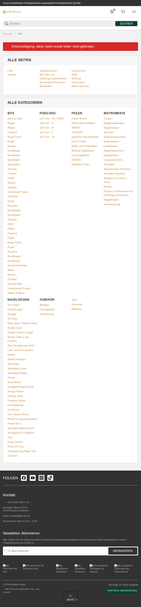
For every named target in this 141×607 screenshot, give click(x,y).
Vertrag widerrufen (122, 590)
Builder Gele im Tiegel (20, 332)
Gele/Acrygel (15, 309)
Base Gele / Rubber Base (22, 323)
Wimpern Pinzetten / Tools (115, 180)
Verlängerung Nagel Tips (22, 451)
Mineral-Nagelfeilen (83, 150)
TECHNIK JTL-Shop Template (123, 585)
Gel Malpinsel (15, 405)
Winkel (11, 182)
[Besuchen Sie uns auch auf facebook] (24, 478)
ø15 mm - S (46, 123)
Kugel (11, 141)
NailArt (11, 354)
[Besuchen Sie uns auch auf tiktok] (50, 478)
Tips (10, 437)
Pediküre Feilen (81, 164)
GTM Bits (13, 196)
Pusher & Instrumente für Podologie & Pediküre (118, 193)
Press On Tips (16, 446)
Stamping (13, 363)
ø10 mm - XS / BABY (52, 118)
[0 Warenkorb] (123, 12)
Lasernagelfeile (80, 155)
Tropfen (12, 173)
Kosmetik (77, 304)
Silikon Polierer (16, 292)
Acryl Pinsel (14, 382)
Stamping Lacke (17, 368)
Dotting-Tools (15, 396)
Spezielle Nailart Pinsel (21, 428)
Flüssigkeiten (47, 309)
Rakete (12, 146)
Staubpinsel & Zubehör (21, 432)
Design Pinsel (15, 391)
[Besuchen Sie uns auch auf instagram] (41, 478)
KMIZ (11, 224)
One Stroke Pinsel (18, 414)
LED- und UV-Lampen (20, 350)
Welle (11, 270)
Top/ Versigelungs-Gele (21, 345)
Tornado (12, 168)
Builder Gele (15, 327)
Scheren (108, 132)
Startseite (7, 34)
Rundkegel (14, 150)
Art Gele (12, 318)
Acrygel (12, 314)
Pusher (108, 186)
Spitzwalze (14, 164)
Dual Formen (15, 441)
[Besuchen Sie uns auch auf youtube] (33, 478)
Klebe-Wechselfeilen (83, 123)
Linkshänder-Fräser (19, 288)
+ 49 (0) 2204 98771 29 (17, 502)
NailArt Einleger (17, 359)
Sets (74, 299)
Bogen (11, 123)
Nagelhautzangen (114, 123)
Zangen (108, 118)
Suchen (126, 23)
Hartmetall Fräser (18, 191)
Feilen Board (79, 118)
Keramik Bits (15, 283)
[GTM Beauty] (12, 11)
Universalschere (113, 159)
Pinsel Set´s (14, 423)
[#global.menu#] (134, 12)
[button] (135, 469)
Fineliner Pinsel (16, 400)
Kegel (11, 201)
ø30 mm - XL (47, 136)
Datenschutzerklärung (54, 539)
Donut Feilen (79, 141)
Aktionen (77, 308)
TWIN (11, 178)
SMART (76, 127)
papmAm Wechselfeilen (85, 136)
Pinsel (11, 377)
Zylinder (12, 187)
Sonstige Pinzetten (114, 173)
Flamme (12, 132)
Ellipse (11, 127)
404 (20, 34)
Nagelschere (111, 155)
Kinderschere (111, 141)
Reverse (12, 205)
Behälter (44, 304)
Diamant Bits (15, 118)
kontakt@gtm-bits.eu (20, 516)
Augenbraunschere (115, 136)
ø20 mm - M (47, 127)
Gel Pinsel (13, 409)
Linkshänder (111, 146)
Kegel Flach (14, 136)
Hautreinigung (112, 204)
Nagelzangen (111, 127)
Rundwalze (14, 155)
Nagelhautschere (114, 150)
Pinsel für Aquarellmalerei (22, 418)
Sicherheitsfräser (17, 265)
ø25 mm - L (46, 132)
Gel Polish (13, 304)
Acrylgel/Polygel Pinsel (21, 386)
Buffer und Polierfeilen (84, 146)
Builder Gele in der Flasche (18, 339)
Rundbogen (14, 210)
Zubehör (12, 455)
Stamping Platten (17, 373)
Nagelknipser (111, 199)
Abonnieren (123, 550)
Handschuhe (47, 314)
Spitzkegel (13, 159)
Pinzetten (109, 164)
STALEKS (77, 132)
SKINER (76, 159)
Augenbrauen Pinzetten (117, 168)
